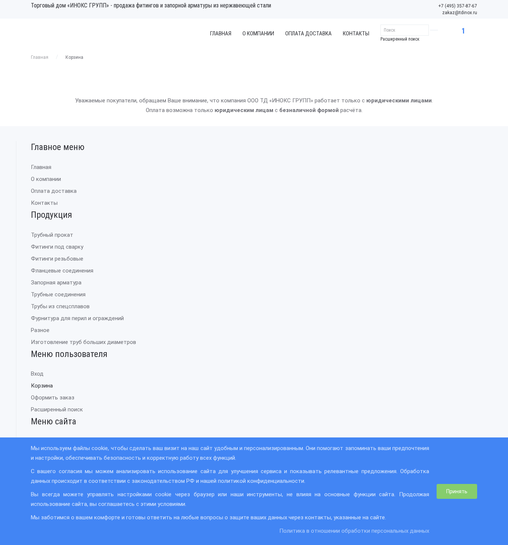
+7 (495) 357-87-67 (457, 6)
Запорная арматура (56, 282)
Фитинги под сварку (57, 246)
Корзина (42, 385)
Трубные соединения (58, 294)
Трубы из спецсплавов (60, 306)
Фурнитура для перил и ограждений (77, 318)
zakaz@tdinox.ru (459, 12)
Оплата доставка (308, 33)
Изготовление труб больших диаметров (83, 342)
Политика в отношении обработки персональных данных (354, 531)
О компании (258, 33)
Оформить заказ (52, 397)
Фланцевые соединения (62, 270)
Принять (456, 491)
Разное (40, 330)
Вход (37, 373)
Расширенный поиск (399, 39)
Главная (220, 33)
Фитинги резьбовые (57, 258)
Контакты (356, 33)
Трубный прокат (52, 235)
